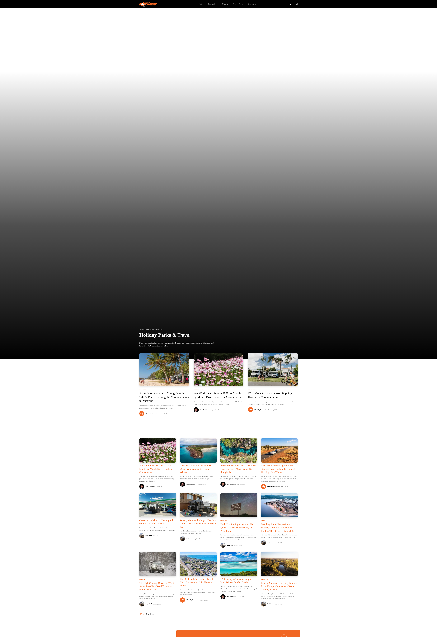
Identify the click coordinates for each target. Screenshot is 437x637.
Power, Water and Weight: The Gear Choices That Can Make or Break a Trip (198, 523)
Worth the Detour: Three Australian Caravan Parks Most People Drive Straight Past (238, 468)
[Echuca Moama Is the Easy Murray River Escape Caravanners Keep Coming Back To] (279, 564)
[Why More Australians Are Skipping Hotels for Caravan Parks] (273, 369)
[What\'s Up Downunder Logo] (153, 4)
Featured (263, 520)
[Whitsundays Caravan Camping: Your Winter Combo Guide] (238, 564)
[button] (289, 4)
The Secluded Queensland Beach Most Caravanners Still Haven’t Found (196, 582)
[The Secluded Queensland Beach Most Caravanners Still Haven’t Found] (198, 564)
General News (223, 520)
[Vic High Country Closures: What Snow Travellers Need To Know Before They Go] (157, 564)
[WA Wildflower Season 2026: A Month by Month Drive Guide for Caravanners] (218, 369)
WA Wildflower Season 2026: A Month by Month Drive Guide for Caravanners (156, 468)
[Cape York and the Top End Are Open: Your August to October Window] (198, 450)
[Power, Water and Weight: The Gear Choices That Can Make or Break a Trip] (198, 505)
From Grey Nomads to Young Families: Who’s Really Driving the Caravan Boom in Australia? (164, 397)
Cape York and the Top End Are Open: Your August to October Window (196, 468)
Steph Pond (148, 535)
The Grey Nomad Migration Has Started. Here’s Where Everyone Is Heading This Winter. (278, 468)
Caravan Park (251, 389)
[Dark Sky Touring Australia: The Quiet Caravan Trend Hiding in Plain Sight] (238, 505)
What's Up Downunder (151, 413)
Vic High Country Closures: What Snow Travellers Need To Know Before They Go (156, 586)
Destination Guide (198, 389)
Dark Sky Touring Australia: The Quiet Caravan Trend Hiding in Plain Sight (236, 527)
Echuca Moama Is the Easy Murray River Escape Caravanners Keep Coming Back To (279, 586)
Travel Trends (142, 389)
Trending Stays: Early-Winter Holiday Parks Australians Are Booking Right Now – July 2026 (277, 527)
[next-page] (145, 614)
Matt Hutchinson (204, 410)
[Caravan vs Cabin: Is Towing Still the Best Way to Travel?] (157, 505)
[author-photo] (142, 413)
